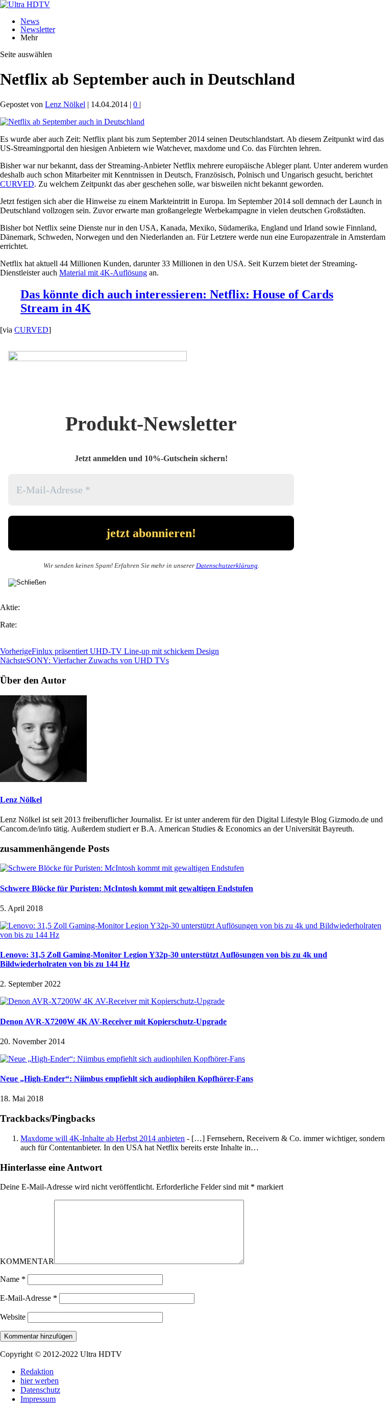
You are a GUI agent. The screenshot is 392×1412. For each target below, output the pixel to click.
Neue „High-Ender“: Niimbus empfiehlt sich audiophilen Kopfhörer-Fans (126, 1078)
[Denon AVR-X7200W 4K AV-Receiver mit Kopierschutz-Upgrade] (112, 1001)
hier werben (39, 1380)
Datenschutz (40, 1389)
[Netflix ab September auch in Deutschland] (72, 121)
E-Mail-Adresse (28, 1298)
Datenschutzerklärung (227, 565)
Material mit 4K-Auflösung (103, 272)
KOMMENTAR (27, 1261)
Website (13, 1317)
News (29, 21)
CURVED (17, 184)
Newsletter (37, 29)
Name (13, 1279)
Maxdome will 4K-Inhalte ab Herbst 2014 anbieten (102, 1138)
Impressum (38, 1399)
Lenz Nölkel (65, 104)
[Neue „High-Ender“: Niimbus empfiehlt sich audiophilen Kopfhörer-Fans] (122, 1058)
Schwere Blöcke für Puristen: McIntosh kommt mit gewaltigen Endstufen (126, 888)
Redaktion (37, 1371)
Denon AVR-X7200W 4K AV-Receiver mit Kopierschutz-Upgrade (113, 1021)
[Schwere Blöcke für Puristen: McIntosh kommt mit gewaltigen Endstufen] (122, 868)
